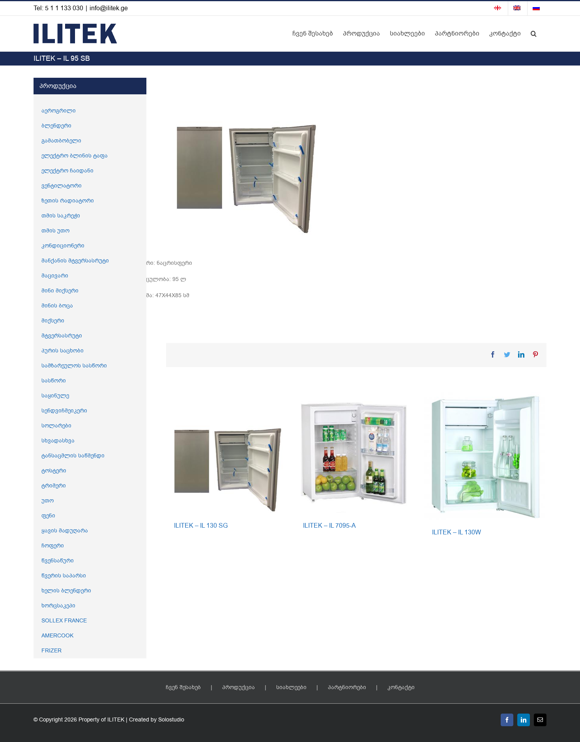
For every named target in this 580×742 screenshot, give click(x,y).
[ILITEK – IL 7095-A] (355, 452)
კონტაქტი (401, 687)
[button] (534, 33)
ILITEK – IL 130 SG (201, 525)
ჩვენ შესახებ (183, 687)
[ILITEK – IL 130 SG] (226, 452)
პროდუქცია (238, 687)
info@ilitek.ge (109, 8)
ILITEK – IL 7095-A (329, 525)
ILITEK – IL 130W (456, 532)
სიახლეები (291, 687)
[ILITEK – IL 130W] (484, 455)
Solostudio (171, 719)
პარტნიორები (347, 687)
